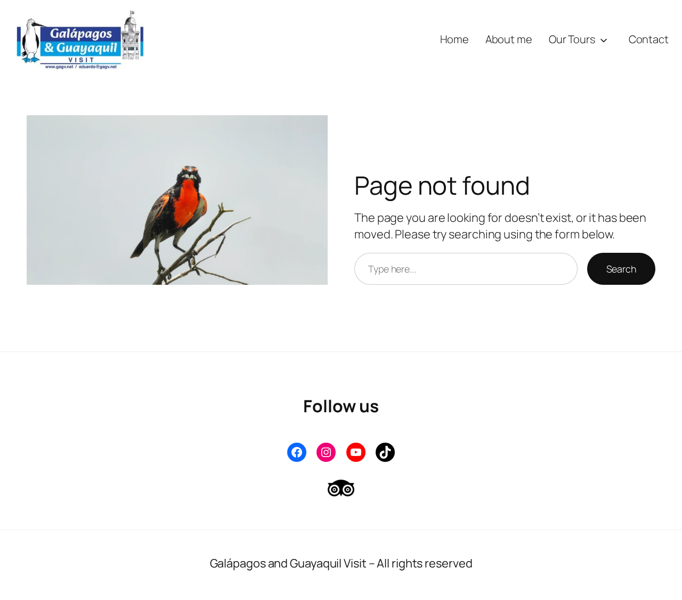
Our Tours (572, 39)
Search (621, 268)
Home (454, 39)
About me (508, 39)
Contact (649, 39)
